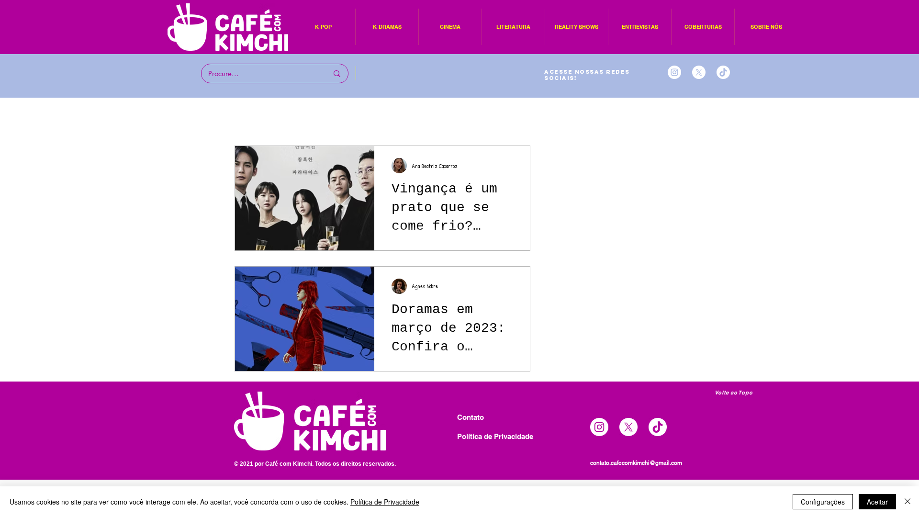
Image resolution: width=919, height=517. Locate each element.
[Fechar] (907, 501)
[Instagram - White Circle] (674, 72)
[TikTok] (723, 72)
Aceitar (877, 501)
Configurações (823, 501)
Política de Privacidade (384, 501)
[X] (699, 72)
